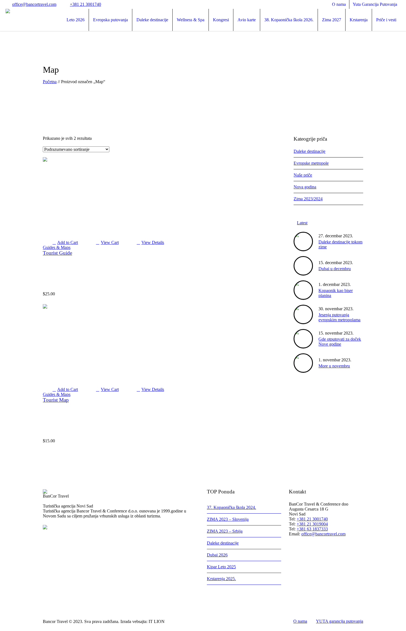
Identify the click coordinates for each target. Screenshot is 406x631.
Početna (50, 81)
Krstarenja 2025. (221, 578)
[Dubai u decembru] (303, 266)
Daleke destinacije (309, 151)
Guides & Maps (56, 247)
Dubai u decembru (334, 268)
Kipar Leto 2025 (221, 566)
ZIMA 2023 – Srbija (224, 531)
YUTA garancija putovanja (339, 621)
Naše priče (303, 175)
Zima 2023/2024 (308, 198)
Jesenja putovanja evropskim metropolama (339, 317)
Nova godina (305, 187)
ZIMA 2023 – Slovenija (228, 519)
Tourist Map (56, 400)
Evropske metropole (311, 163)
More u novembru (334, 366)
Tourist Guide (57, 253)
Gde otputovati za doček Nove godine (339, 341)
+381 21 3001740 (85, 4)
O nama (300, 621)
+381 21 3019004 (312, 524)
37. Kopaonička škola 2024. (231, 507)
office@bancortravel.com (34, 4)
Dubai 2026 (217, 555)
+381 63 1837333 (312, 529)
